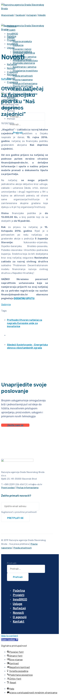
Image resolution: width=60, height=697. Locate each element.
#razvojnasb (7, 15)
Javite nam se (15, 425)
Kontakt (18, 621)
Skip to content (9, 635)
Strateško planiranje (24, 63)
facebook (20, 15)
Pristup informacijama (25, 83)
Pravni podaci (8, 487)
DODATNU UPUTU (24, 298)
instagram (32, 15)
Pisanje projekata (22, 41)
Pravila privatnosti (23, 75)
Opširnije (6, 304)
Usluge (11, 47)
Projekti (18, 595)
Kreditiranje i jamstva (24, 56)
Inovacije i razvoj (22, 49)
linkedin (42, 15)
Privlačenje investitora (25, 70)
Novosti (18, 612)
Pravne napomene (23, 79)
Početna (19, 590)
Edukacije (18, 45)
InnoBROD (20, 599)
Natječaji (6, 79)
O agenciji (12, 82)
